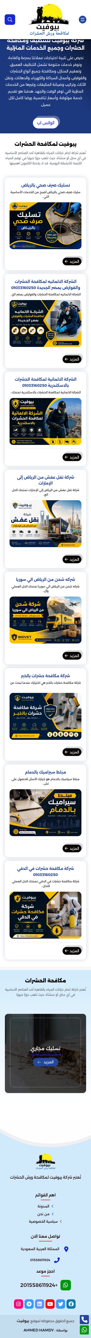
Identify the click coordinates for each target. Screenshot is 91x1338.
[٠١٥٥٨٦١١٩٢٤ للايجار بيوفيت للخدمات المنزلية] (49, 19)
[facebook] (71, 1304)
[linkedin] (39, 1304)
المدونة (43, 1206)
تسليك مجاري (45, 1048)
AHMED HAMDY (39, 1330)
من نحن (43, 1214)
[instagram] (18, 1304)
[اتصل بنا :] (84, 1319)
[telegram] (29, 1304)
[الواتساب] (84, 1330)
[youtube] (50, 1304)
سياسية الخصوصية (43, 1221)
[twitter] (60, 1304)
